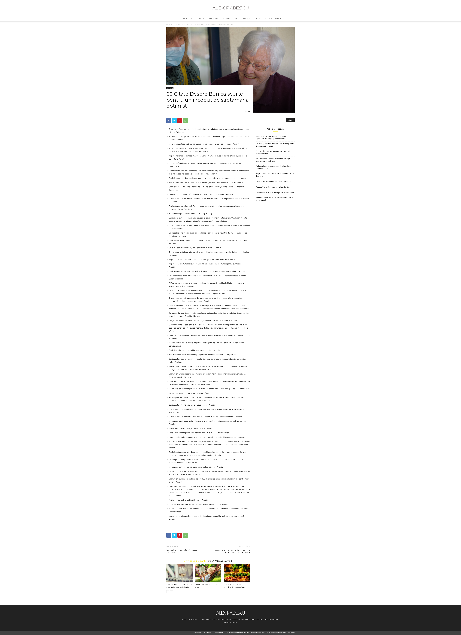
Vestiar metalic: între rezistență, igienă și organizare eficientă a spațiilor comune (271, 137)
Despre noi (198, 633)
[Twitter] (174, 120)
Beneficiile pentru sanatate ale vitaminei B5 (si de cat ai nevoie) (274, 199)
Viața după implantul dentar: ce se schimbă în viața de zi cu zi (275, 175)
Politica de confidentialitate (238, 633)
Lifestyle (246, 18)
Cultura (200, 18)
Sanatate (268, 18)
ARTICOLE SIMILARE (195, 561)
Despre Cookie (219, 633)
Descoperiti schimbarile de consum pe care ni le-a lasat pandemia (232, 551)
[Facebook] (168, 120)
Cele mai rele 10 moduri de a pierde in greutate (273, 182)
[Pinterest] (179, 120)
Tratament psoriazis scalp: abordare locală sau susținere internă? (273, 167)
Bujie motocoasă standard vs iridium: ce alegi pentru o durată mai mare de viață (273, 160)
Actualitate (188, 18)
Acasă (168, 24)
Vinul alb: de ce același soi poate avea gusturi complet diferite (273, 152)
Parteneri (207, 633)
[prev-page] (167, 591)
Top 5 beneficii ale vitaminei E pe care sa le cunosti (275, 193)
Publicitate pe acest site (276, 633)
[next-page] (171, 591)
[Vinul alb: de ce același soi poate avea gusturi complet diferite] (179, 573)
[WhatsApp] (185, 120)
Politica (256, 18)
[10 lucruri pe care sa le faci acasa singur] (208, 573)
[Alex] (230, 7)
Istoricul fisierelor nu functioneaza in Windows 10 (182, 551)
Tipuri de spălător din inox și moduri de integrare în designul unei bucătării (275, 145)
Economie (226, 18)
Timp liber (279, 18)
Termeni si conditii (258, 633)
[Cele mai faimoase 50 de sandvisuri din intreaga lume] (237, 573)
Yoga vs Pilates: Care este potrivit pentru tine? (273, 187)
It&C (236, 18)
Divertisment (213, 18)
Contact (291, 633)
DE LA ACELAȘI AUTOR (220, 561)
